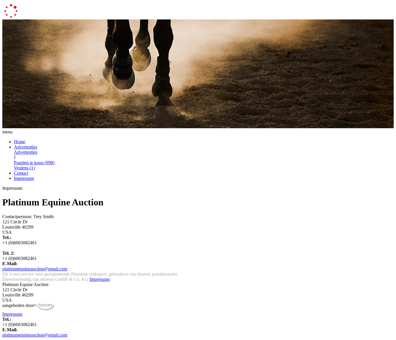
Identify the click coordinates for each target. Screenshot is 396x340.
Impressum (24, 178)
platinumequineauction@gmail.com (34, 268)
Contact (21, 173)
